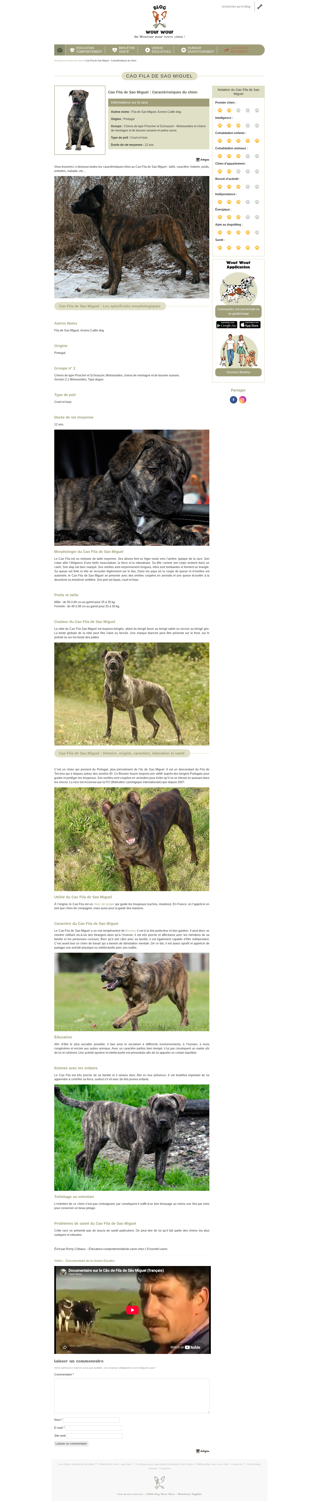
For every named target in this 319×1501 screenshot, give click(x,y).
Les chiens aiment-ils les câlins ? (78, 1464)
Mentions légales (190, 1494)
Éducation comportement (89, 49)
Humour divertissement (201, 49)
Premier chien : (225, 102)
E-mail (59, 1427)
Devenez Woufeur (238, 372)
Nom (58, 1419)
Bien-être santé (127, 49)
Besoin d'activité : (227, 178)
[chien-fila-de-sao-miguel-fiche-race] (131, 694)
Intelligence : (224, 117)
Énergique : (223, 209)
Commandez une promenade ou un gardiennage (238, 311)
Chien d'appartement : (230, 163)
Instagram (242, 399)
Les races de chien (73, 60)
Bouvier (130, 930)
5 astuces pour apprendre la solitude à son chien (164, 1464)
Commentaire (64, 1374)
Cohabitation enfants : (230, 133)
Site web (60, 1435)
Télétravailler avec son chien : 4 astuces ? (220, 1464)
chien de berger (104, 904)
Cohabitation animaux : (231, 148)
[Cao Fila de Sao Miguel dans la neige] (131, 237)
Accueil (59, 49)
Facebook (233, 399)
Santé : (220, 239)
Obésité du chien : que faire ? (116, 1464)
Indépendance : (226, 194)
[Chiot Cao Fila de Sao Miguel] (131, 488)
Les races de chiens (239, 49)
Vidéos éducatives (161, 49)
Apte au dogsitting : (229, 224)
